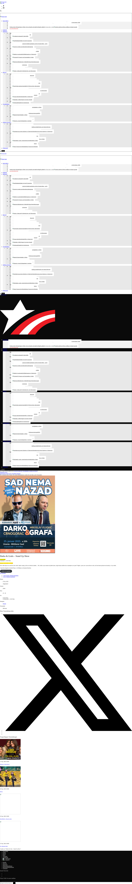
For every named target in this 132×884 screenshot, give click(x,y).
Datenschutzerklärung (7, 866)
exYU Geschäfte (12, 473)
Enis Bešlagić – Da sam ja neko (6, 818)
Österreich (2, 472)
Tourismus (5, 856)
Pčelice (1, 791)
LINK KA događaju (6, 571)
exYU (6, 472)
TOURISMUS (25, 471)
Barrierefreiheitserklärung (8, 867)
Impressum (5, 864)
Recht (4, 855)
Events (4, 852)
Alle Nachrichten (14, 28)
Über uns (5, 863)
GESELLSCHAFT (33, 471)
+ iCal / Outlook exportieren (9, 576)
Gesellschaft (5, 857)
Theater (4, 603)
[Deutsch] (2, 3)
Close (3, 150)
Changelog (5, 868)
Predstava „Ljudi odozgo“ (5, 764)
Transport (18, 473)
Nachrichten (5, 851)
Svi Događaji (3, 573)
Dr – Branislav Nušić (4, 846)
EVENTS (16, 471)
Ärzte (7, 473)
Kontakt (4, 862)
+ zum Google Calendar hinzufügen (10, 575)
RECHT (20, 471)
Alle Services (3, 473)
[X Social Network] (67, 730)
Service (4, 853)
